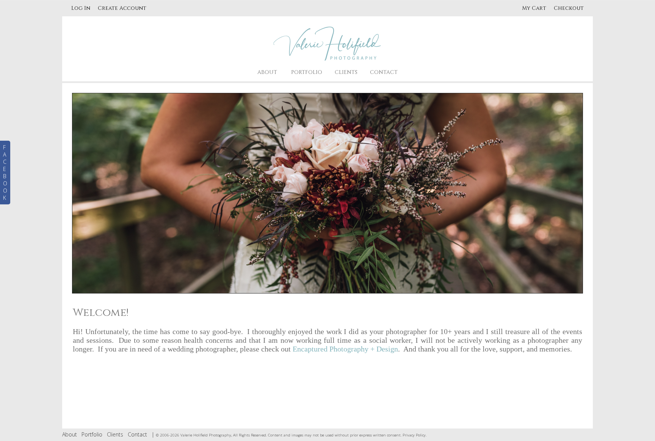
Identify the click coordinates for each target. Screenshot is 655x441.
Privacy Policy (414, 435)
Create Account (122, 8)
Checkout (569, 8)
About (267, 72)
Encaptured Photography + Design (345, 349)
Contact (384, 72)
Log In (80, 8)
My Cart (535, 8)
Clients (346, 72)
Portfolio (306, 72)
